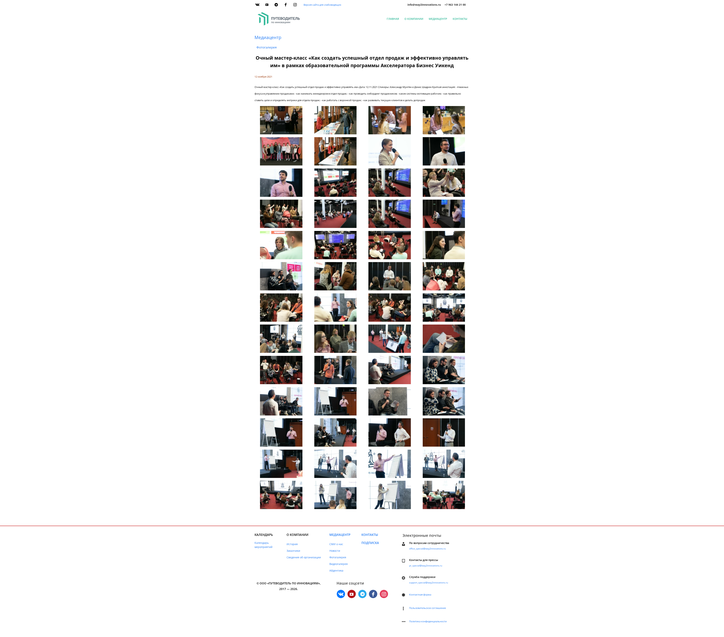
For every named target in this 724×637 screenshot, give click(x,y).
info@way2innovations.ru (424, 4)
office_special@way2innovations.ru (427, 548)
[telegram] (276, 5)
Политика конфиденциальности (428, 621)
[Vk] (257, 5)
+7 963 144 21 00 (455, 4)
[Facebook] (285, 5)
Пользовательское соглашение (427, 608)
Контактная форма (420, 594)
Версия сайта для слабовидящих (322, 4)
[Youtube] (267, 5)
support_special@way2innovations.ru (428, 582)
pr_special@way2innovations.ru (425, 565)
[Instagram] (295, 5)
